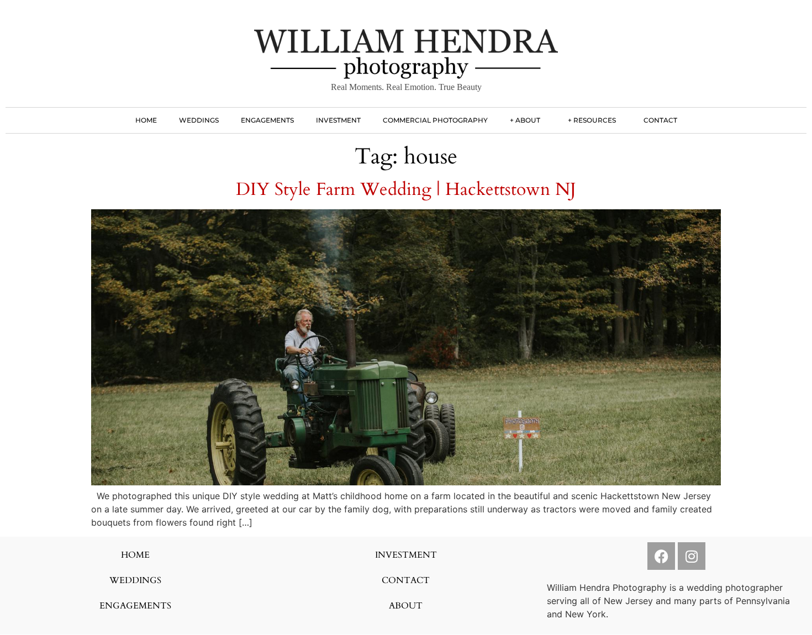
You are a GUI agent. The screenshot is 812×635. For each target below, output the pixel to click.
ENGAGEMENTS (267, 120)
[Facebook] (661, 556)
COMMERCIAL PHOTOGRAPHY (435, 120)
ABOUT (406, 606)
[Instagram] (691, 556)
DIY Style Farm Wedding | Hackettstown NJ (406, 189)
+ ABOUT (525, 120)
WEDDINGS (199, 120)
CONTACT (660, 120)
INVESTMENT (338, 120)
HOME (146, 120)
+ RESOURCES (592, 120)
